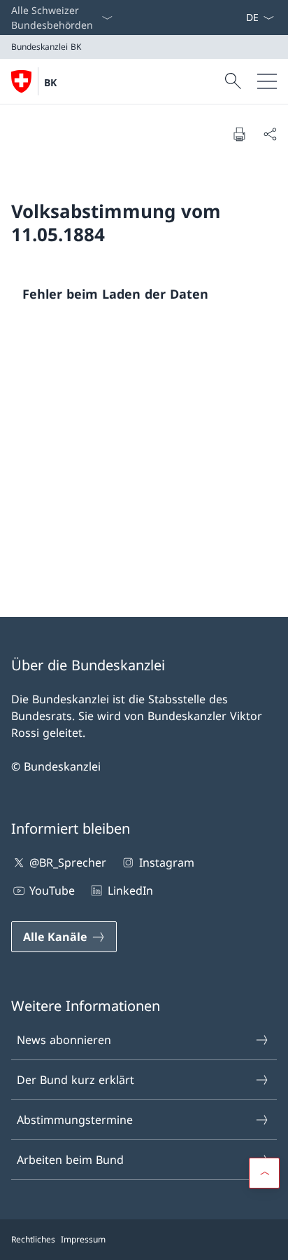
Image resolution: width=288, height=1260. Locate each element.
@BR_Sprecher (67, 862)
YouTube (52, 890)
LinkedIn (130, 890)
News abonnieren (64, 1040)
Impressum (83, 1239)
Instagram (166, 862)
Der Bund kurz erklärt (75, 1080)
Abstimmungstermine (75, 1119)
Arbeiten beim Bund (70, 1159)
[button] (264, 1173)
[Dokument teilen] (269, 133)
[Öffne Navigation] (267, 81)
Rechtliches (33, 1239)
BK (50, 82)
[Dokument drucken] (239, 133)
